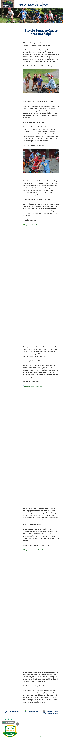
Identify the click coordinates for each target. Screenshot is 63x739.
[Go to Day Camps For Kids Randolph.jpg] (41, 160)
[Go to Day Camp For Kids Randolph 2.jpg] (41, 81)
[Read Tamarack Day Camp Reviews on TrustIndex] (8, 722)
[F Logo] (31, 730)
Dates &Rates (45, 5)
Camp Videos (33, 10)
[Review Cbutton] (10, 731)
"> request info (33, 711)
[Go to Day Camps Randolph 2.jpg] (41, 281)
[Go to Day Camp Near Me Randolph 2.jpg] (41, 442)
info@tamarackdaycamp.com (34, 725)
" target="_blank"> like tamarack (53, 712)
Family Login (47, 1)
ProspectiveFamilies (22, 5)
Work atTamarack (38, 5)
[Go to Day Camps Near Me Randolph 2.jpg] (41, 606)
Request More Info (12, 30)
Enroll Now (58, 1)
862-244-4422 (36, 1)
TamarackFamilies (30, 5)
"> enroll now (14, 711)
